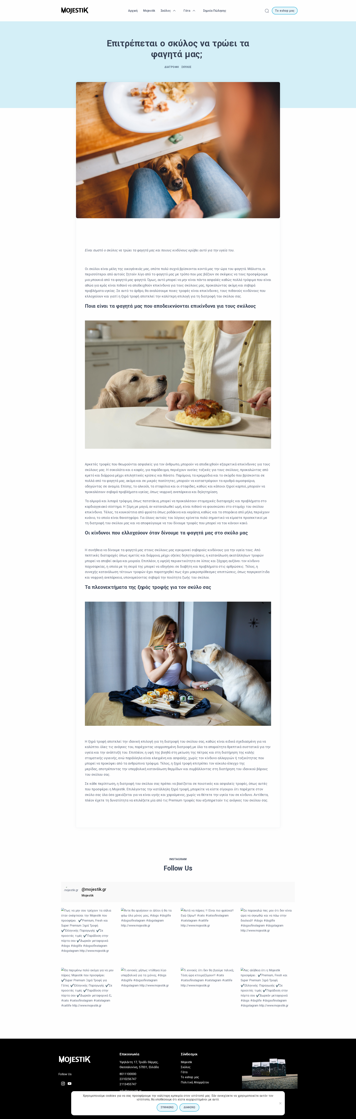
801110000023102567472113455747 (128, 1079)
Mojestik (186, 1062)
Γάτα (184, 1072)
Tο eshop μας (190, 1077)
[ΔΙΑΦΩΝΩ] (280, 1103)
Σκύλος (186, 67)
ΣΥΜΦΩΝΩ (167, 1107)
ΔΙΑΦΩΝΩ (189, 1107)
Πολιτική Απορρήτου (195, 1082)
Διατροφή (171, 67)
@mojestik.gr (94, 889)
